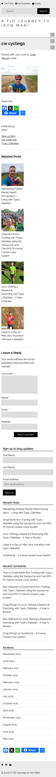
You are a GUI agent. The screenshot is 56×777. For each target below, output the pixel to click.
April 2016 (8, 710)
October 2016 (10, 703)
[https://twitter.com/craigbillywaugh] (2, 764)
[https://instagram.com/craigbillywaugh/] (6, 764)
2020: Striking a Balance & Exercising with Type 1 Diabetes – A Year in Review (26, 608)
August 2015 (10, 724)
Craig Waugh (10, 604)
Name (5, 397)
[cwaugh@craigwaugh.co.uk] (10, 764)
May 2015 (8, 738)
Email (5, 409)
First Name (9, 455)
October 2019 (10, 675)
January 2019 (10, 689)
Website (5, 421)
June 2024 (8, 661)
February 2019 (11, 682)
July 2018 (8, 696)
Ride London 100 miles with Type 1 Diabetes (10, 140)
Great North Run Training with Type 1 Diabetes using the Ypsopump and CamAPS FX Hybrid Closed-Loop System (27, 523)
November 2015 (11, 717)
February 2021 (11, 668)
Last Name (9, 467)
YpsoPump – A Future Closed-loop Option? (27, 555)
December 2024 (12, 654)
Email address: (11, 479)
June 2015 (8, 731)
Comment (7, 373)
